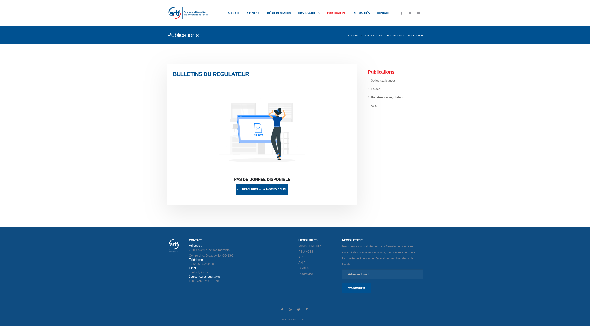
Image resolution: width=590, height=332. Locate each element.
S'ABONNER (356, 288)
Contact (383, 13)
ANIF (301, 262)
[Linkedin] (418, 13)
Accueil (233, 13)
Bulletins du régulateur (387, 97)
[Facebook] (401, 13)
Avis (374, 105)
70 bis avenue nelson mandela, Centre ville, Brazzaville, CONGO (211, 250)
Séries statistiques (383, 80)
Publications (336, 13)
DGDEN (303, 268)
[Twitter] (410, 13)
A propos (253, 13)
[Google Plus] (290, 309)
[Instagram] (307, 309)
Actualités (361, 13)
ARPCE (303, 257)
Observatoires (309, 13)
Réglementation (279, 13)
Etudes (375, 89)
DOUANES (305, 274)
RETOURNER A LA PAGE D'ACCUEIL (264, 189)
